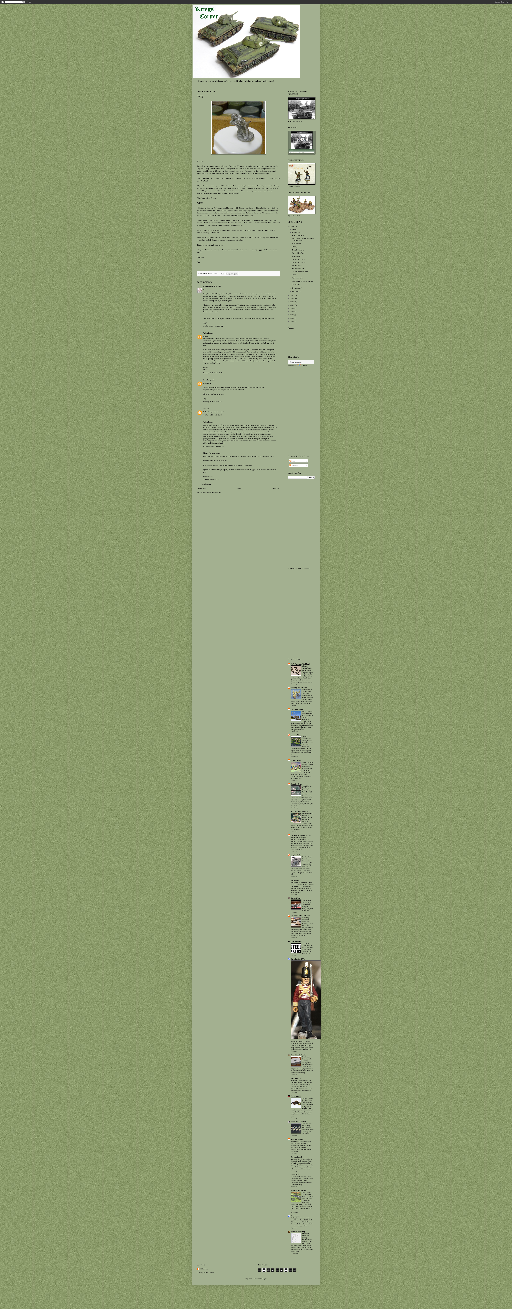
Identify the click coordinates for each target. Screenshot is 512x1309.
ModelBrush (295, 880)
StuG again (294, 1218)
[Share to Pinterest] (237, 273)
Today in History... (298, 250)
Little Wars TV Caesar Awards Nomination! (306, 902)
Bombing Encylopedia (298, 839)
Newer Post (201, 489)
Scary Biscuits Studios (298, 1055)
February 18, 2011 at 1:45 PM (212, 402)
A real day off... (297, 243)
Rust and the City (297, 1139)
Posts (293, 461)
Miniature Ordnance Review (300, 916)
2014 (292, 305)
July (293, 229)
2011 (292, 295)
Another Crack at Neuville (307, 814)
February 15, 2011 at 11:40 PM (213, 373)
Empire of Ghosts (297, 855)
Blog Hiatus (295, 1141)
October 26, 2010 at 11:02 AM (213, 326)
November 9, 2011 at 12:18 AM (213, 446)
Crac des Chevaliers (297, 735)
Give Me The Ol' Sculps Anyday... (303, 281)
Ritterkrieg (207, 380)
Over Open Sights (297, 709)
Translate (304, 365)
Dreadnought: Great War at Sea (307, 1058)
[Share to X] (232, 273)
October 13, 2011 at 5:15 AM (212, 415)
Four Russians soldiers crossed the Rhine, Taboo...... (303, 239)
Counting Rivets (296, 784)
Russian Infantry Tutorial (300, 271)
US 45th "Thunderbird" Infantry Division (307, 739)
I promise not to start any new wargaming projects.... (301, 836)
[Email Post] (222, 273)
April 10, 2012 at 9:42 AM (211, 479)
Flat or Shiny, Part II (298, 259)
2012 (292, 298)
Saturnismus (295, 1216)
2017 (292, 315)
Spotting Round (296, 1157)
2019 (292, 321)
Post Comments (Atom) (213, 492)
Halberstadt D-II (307, 690)
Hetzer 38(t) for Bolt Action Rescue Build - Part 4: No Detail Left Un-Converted (307, 791)
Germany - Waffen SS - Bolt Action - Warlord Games (307, 1100)
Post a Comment (206, 484)
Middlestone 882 (296, 1078)
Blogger (264, 1279)
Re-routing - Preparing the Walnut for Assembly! (306, 921)
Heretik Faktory (296, 941)
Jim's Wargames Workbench (300, 664)
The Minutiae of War (298, 959)
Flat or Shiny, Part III (298, 262)
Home (239, 489)
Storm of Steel (295, 898)
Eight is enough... (297, 278)
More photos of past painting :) (306, 1125)
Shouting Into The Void (299, 687)
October (295, 232)
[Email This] (227, 273)
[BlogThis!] (229, 273)
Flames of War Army (298, 1231)
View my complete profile (205, 1272)
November (295, 288)
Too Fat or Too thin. (298, 268)
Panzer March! (296, 1096)
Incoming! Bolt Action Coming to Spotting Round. (301, 1160)
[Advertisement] (298, 410)
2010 (292, 226)
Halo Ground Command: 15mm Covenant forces (301, 1178)
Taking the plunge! (298, 235)
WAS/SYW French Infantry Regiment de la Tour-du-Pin (307, 713)
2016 (292, 311)
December (295, 291)
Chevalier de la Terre (210, 286)
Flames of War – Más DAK (299, 882)
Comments (294, 465)
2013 (292, 302)
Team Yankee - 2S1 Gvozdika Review (306, 1194)
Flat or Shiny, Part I (298, 253)
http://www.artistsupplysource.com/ (210, 245)
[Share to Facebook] (234, 273)
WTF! (294, 275)
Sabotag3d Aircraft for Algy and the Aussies (307, 668)
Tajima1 (206, 333)
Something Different (297, 1041)
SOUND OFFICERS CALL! (301, 811)
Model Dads (295, 1175)
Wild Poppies (296, 256)
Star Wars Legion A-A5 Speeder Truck (307, 859)
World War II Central (298, 1122)
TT (204, 409)
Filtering (294, 247)
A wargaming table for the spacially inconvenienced (307, 1236)
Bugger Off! (296, 284)
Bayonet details (297, 265)
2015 (292, 308)
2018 (292, 318)
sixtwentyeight (296, 760)
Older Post (276, 489)
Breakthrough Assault (298, 1190)
